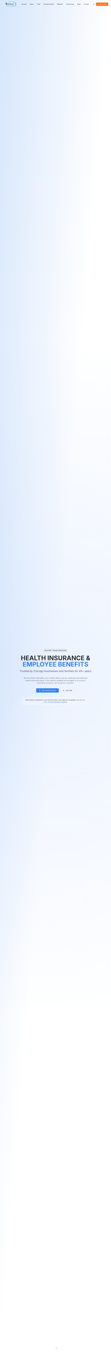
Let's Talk (69, 690)
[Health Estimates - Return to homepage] (10, 4)
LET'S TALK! (103, 4)
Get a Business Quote (49, 690)
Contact (86, 4)
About (32, 4)
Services (24, 4)
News (79, 4)
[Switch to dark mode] (93, 4)
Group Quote (70, 4)
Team (38, 4)
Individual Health (49, 4)
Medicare (60, 4)
